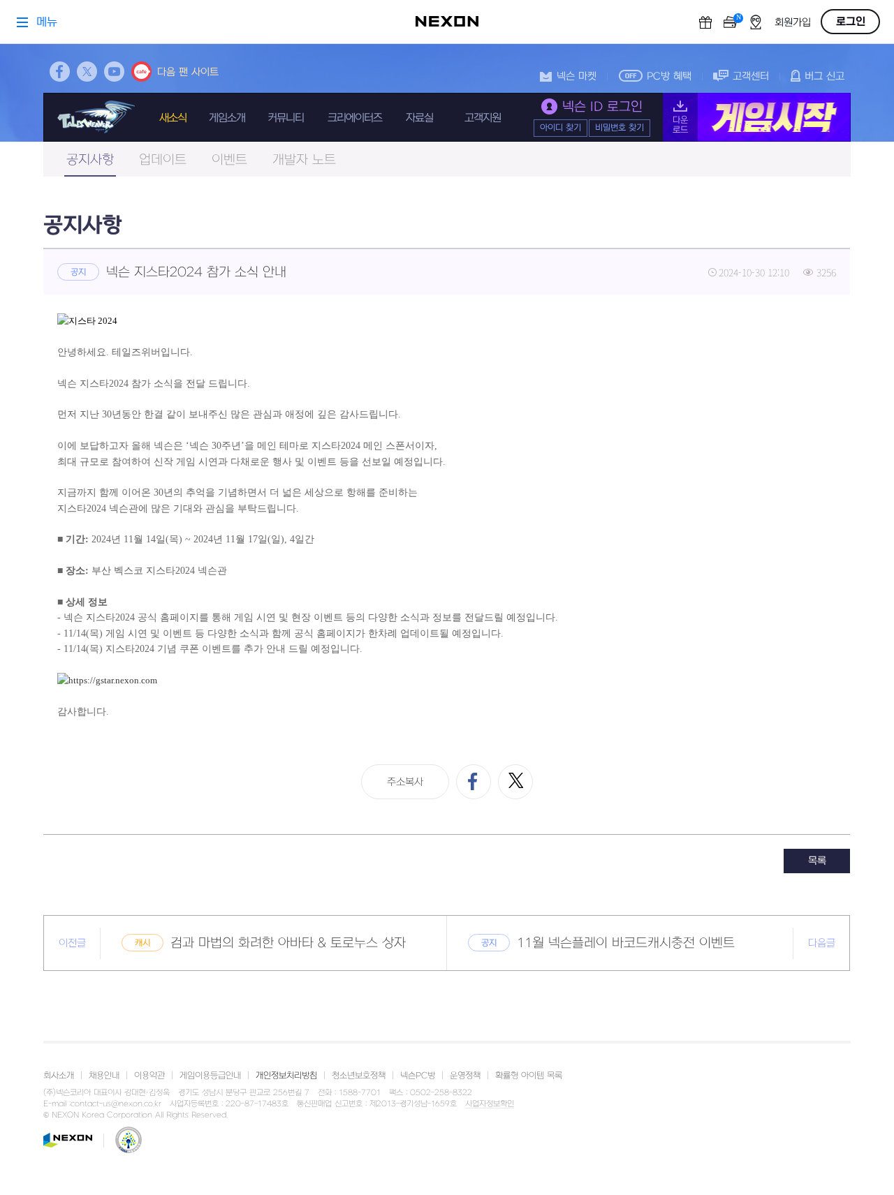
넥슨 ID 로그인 (602, 107)
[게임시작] (757, 117)
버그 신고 (824, 76)
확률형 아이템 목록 (528, 1075)
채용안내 (104, 1075)
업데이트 (162, 160)
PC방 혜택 (669, 76)
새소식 (172, 118)
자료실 (419, 118)
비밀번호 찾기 (619, 128)
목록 (817, 861)
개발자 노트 (304, 160)
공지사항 (90, 160)
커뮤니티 (286, 118)
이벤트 (229, 160)
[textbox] (446, 516)
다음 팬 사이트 (188, 72)
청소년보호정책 (359, 1075)
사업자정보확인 (489, 1104)
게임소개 (227, 118)
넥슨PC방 (417, 1075)
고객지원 (482, 118)
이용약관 (149, 1075)
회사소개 (58, 1075)
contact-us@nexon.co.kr (116, 1103)
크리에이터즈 (355, 118)
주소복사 (405, 782)
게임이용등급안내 (210, 1075)
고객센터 (751, 76)
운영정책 (465, 1075)
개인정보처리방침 (286, 1075)
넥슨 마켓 (576, 76)
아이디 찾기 (560, 128)
